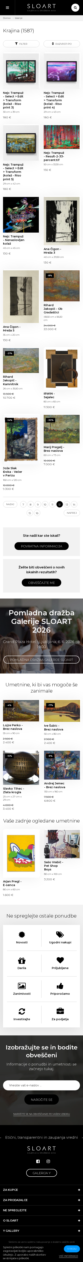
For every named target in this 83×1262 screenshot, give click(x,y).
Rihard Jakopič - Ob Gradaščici (62, 285)
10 (45, 504)
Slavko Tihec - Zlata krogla (21, 768)
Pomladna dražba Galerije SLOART (41, 660)
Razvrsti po (63, 43)
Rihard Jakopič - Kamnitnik (21, 360)
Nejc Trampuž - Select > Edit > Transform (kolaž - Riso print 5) (21, 143)
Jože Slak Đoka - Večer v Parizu (21, 439)
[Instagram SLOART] (48, 1161)
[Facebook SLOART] (38, 1161)
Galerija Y (42, 1173)
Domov (7, 18)
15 (30, 513)
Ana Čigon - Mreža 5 (21, 296)
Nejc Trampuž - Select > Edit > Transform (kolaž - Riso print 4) (62, 71)
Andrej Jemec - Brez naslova (62, 765)
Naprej (72, 512)
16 (37, 513)
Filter (23, 43)
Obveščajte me (41, 583)
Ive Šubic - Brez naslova (62, 711)
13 (67, 504)
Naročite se (41, 1100)
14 (74, 504)
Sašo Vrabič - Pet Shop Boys (62, 844)
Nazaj (10, 504)
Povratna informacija (41, 546)
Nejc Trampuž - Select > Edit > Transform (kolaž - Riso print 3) (21, 71)
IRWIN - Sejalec (62, 369)
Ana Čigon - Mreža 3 (62, 221)
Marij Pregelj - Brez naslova (62, 429)
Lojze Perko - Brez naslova (21, 710)
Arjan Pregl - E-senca (21, 854)
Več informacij (68, 1256)
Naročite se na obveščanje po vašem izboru (41, 1114)
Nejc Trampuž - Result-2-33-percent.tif (62, 137)
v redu (72, 1248)
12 (59, 504)
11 (52, 504)
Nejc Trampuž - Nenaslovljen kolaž (21, 215)
